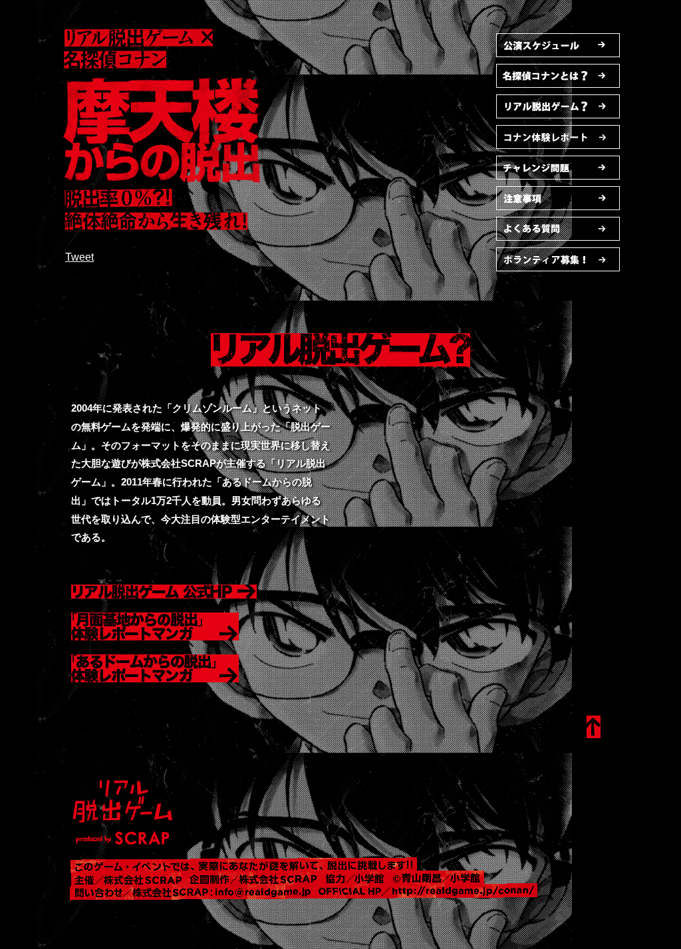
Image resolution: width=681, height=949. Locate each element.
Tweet (79, 257)
